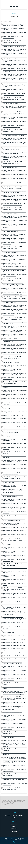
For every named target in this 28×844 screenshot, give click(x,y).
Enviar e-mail (14, 831)
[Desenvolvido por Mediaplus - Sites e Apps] (14, 842)
